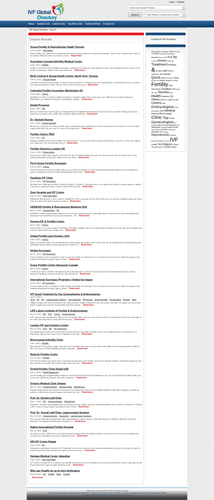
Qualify (154, 144)
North (162, 111)
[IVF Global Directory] (45, 20)
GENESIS (155, 74)
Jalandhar (155, 127)
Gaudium (167, 88)
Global (161, 80)
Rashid (167, 74)
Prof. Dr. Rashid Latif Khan (46, 398)
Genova (155, 113)
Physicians (88, 300)
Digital (171, 51)
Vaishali (164, 127)
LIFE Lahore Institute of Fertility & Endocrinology (59, 310)
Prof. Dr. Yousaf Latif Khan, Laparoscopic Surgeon (59, 412)
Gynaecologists (49, 123)
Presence (155, 80)
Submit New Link (98, 493)
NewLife (154, 57)
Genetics (165, 96)
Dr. (172, 96)
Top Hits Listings (129, 493)
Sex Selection (74, 300)
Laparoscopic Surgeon (81, 416)
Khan (176, 78)
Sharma (161, 57)
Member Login (61, 493)
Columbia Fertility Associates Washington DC (56, 90)
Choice (177, 51)
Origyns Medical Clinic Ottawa (48, 383)
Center (165, 129)
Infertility (172, 65)
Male (134, 300)
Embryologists (162, 107)
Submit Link (43, 24)
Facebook (154, 493)
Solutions (171, 130)
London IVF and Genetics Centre (49, 325)
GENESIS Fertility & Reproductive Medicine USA (58, 206)
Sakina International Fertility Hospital (51, 427)
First (171, 93)
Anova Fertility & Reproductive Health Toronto (57, 46)
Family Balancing (51, 372)
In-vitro (175, 80)
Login (172, 2)
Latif (164, 70)
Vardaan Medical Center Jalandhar (50, 456)
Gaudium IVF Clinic (41, 177)
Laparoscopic (173, 100)
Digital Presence (39, 105)
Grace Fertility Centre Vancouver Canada (54, 265)
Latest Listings (114, 493)
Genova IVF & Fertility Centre (47, 221)
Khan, (171, 85)
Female (126, 300)
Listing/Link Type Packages (163, 39)
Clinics (170, 71)
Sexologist (64, 416)
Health (156, 96)
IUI (43, 138)
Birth (160, 71)
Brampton (171, 54)
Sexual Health (49, 79)
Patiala (165, 132)
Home (31, 24)
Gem (178, 89)
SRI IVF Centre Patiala (43, 441)
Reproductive (160, 134)
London (155, 53)
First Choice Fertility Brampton (48, 163)
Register (181, 2)
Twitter (164, 493)
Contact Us (108, 24)
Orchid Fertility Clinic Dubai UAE (49, 368)
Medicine (163, 100)
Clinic (156, 117)
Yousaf (154, 147)
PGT (50, 314)
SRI (160, 132)
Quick (155, 77)
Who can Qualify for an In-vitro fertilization (55, 470)
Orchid (175, 127)
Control (175, 144)
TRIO (159, 144)
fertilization (172, 125)
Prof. (170, 57)
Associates (169, 78)
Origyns (167, 144)
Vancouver (156, 89)
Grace (174, 147)
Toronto (163, 92)
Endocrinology (156, 141)
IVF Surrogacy (49, 181)
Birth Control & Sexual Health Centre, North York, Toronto (64, 76)
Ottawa (155, 99)
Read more (76, 55)
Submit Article (92, 24)
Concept (166, 141)
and (163, 78)
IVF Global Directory (38, 30)
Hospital (173, 135)
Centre (156, 103)
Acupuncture (49, 210)
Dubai (169, 127)
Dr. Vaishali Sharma (41, 119)
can (155, 93)
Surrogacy (155, 111)
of (175, 123)
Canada (167, 147)
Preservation (49, 152)
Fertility (159, 84)
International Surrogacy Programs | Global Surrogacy (61, 279)
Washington (155, 51)
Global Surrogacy (40, 250)
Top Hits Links (75, 24)
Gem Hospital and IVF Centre (47, 192)
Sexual (165, 125)
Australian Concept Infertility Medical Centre (56, 61)
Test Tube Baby (50, 196)
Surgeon (168, 80)
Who (160, 125)
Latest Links (58, 24)
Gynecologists (162, 122)
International (156, 130)
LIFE (176, 107)
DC (178, 125)
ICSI (33, 300)
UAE (161, 74)
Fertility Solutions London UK (47, 148)
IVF (174, 140)
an (157, 71)
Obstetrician (79, 387)
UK (152, 93)
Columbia (163, 54)
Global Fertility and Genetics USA (50, 236)
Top (165, 118)
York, (164, 103)
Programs (170, 61)
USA (174, 89)
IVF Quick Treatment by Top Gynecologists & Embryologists (65, 294)
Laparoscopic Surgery (56, 300)
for (166, 57)
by (175, 57)
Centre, (172, 118)
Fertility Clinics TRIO (42, 134)
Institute (154, 125)
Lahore (154, 61)
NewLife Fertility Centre (44, 354)
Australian (165, 51)
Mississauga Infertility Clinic (46, 339)
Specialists (48, 50)
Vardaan (155, 132)
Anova (161, 60)
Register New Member (79, 493)
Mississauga (165, 113)
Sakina (160, 147)
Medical (170, 110)
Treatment (159, 64)
